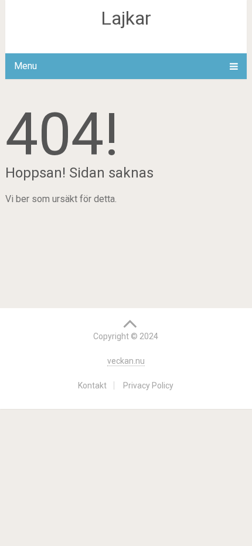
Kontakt (92, 385)
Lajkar (126, 18)
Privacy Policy (148, 385)
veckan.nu (126, 361)
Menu (25, 65)
